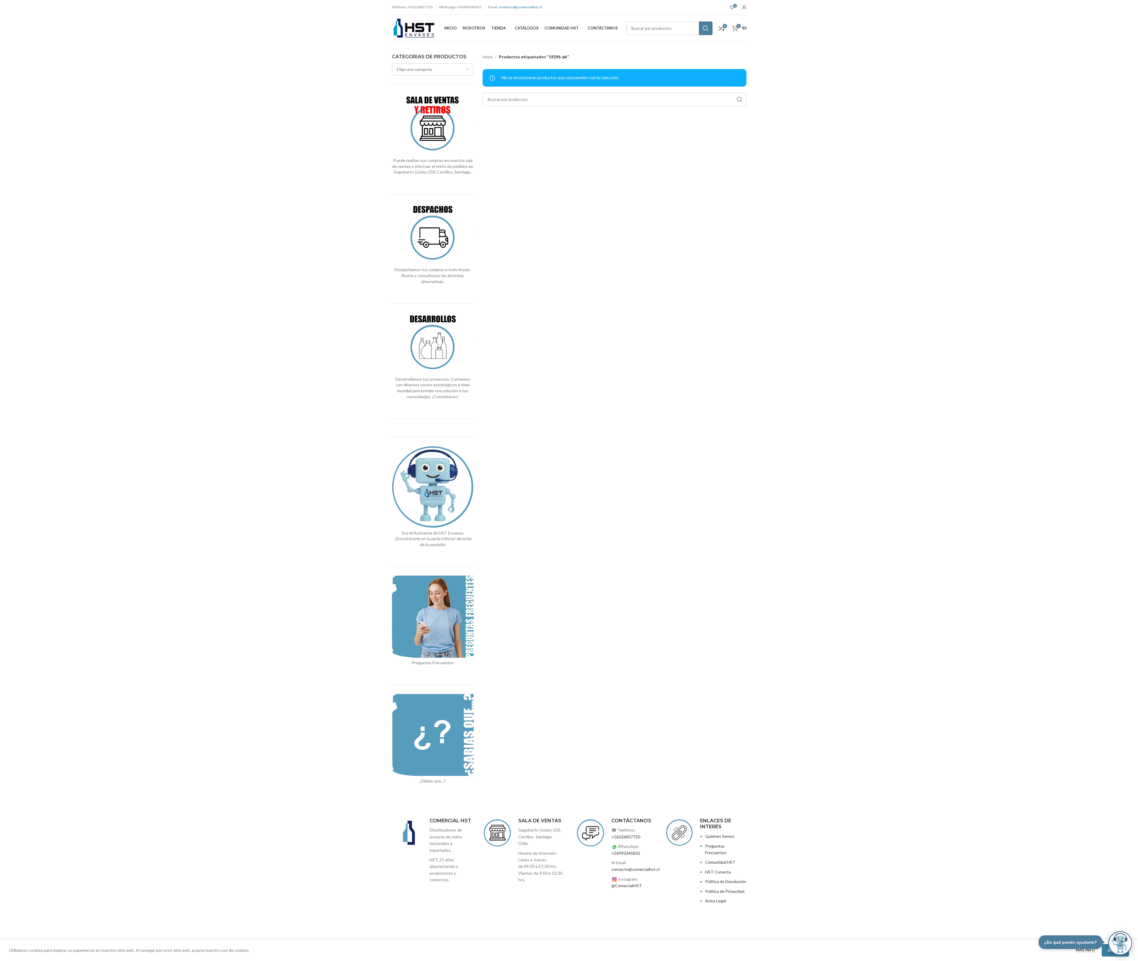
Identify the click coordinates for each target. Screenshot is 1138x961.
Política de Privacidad (724, 891)
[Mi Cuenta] (744, 7)
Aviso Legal (715, 900)
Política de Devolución (725, 881)
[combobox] (433, 69)
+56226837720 (625, 836)
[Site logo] (414, 27)
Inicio (488, 56)
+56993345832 (625, 853)
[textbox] (432, 69)
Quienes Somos (720, 836)
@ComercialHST (626, 885)
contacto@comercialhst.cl (635, 869)
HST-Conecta (718, 871)
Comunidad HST (720, 862)
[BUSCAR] (706, 28)
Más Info (1086, 950)
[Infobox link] (524, 850)
